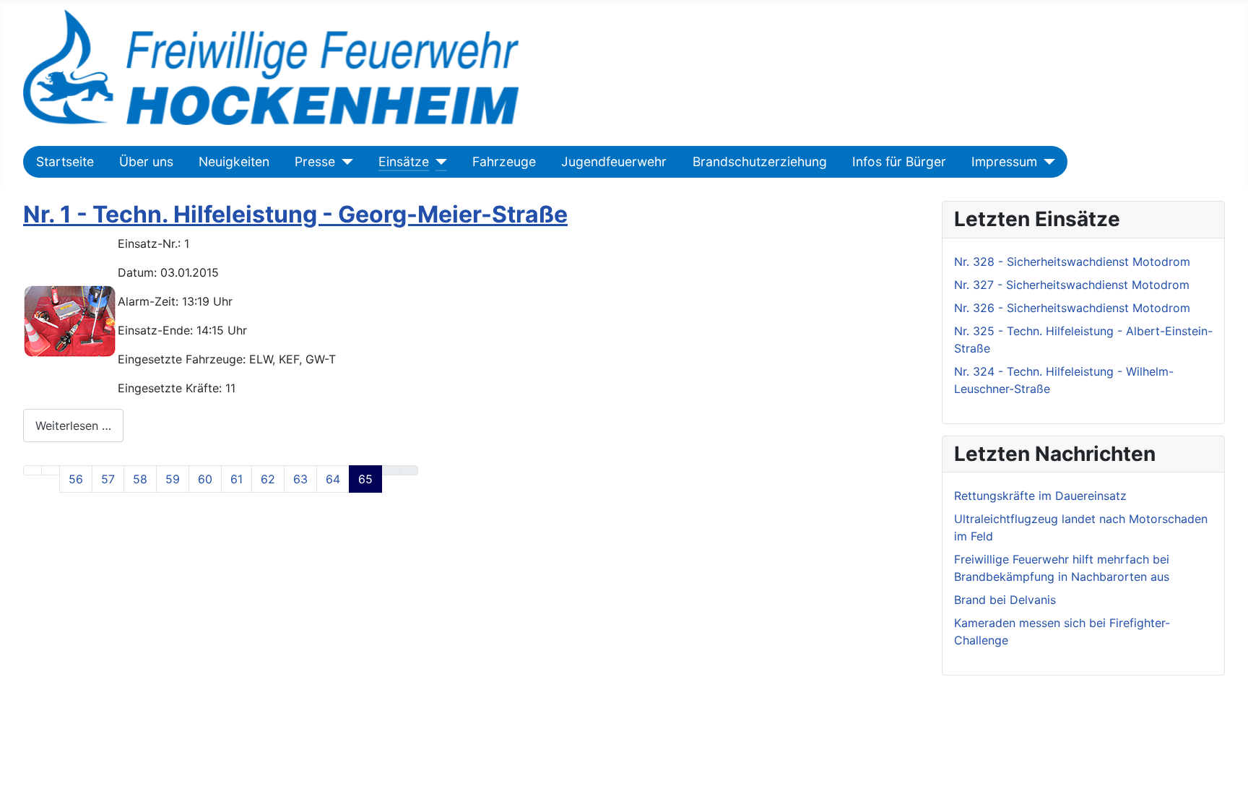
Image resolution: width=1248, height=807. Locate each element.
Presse (315, 161)
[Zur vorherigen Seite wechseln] (50, 470)
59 (172, 479)
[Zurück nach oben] (1229, 788)
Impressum (1004, 161)
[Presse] (344, 161)
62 (268, 479)
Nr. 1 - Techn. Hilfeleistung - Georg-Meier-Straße (295, 214)
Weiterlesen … (73, 425)
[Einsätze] (438, 161)
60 (205, 479)
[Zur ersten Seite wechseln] (32, 470)
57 (108, 479)
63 (300, 479)
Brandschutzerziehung (760, 161)
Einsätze (403, 161)
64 (333, 479)
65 (365, 479)
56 (76, 479)
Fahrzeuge (504, 161)
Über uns (146, 161)
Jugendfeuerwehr (614, 161)
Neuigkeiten (234, 161)
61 (236, 479)
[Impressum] (1046, 161)
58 (140, 479)
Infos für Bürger (899, 161)
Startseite (65, 161)
